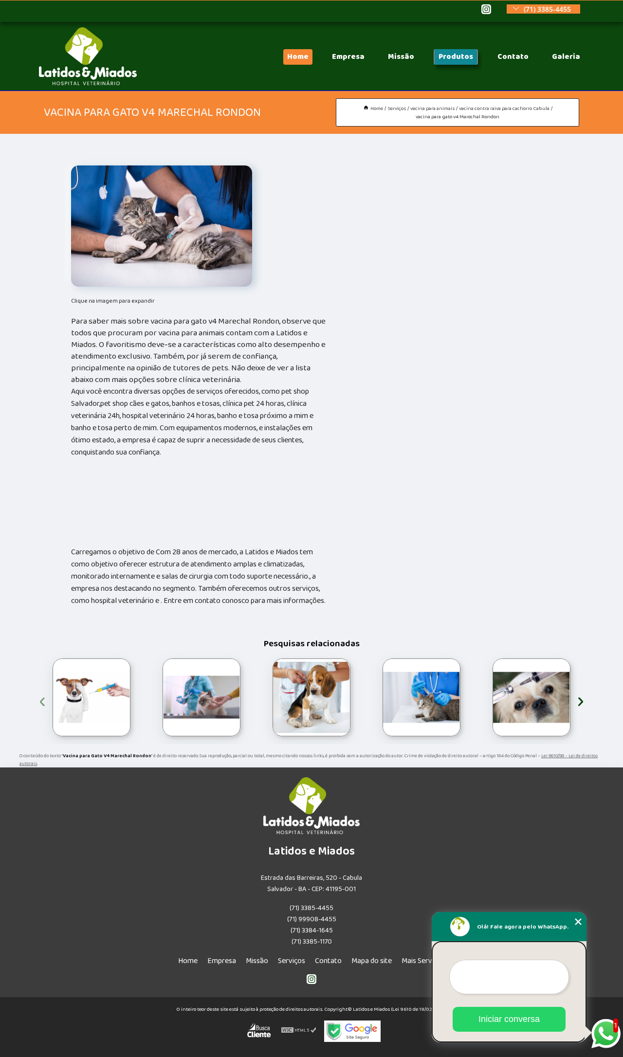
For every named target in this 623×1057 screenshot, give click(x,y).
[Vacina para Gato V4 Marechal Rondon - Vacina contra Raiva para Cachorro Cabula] (161, 226)
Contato (513, 57)
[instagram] (486, 10)
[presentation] (42, 700)
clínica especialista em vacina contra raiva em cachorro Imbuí (381, 697)
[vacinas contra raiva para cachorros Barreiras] (531, 697)
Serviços (291, 961)
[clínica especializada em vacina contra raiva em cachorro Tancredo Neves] (201, 697)
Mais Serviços (423, 961)
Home (298, 57)
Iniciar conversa (509, 1019)
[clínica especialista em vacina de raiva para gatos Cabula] (91, 697)
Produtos (456, 57)
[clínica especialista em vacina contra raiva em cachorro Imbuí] (421, 697)
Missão (401, 57)
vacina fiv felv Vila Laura (269, 697)
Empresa (348, 57)
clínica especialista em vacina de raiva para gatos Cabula (51, 697)
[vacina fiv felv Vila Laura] (311, 697)
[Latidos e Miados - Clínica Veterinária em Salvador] (88, 83)
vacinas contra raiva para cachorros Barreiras (484, 697)
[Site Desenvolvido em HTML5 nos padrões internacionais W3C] (299, 1031)
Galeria (566, 57)
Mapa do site (371, 961)
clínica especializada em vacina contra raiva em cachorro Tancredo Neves (161, 697)
